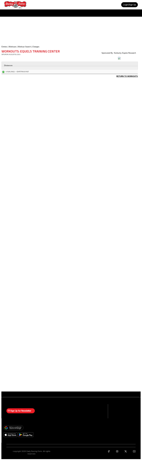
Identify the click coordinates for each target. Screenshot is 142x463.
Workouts (12, 47)
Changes (35, 47)
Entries (4, 47)
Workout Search (24, 47)
